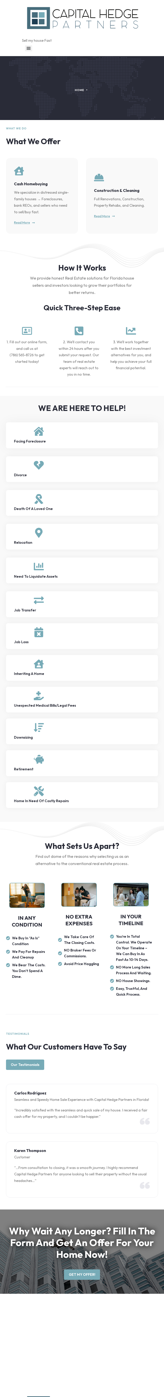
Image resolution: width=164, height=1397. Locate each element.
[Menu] (28, 48)
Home (79, 90)
